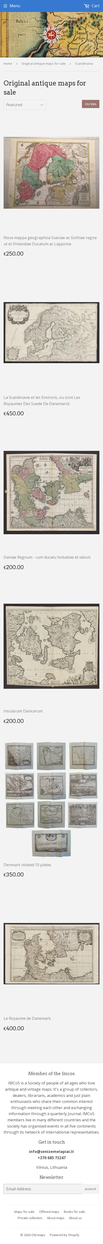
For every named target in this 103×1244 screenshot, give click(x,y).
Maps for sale (24, 1212)
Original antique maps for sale (44, 63)
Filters (90, 104)
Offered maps (49, 1212)
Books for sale (74, 1212)
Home (8, 63)
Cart (95, 5)
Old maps (38, 1235)
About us (75, 1218)
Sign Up (90, 1189)
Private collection (30, 1218)
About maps (55, 1218)
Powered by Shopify (64, 1235)
